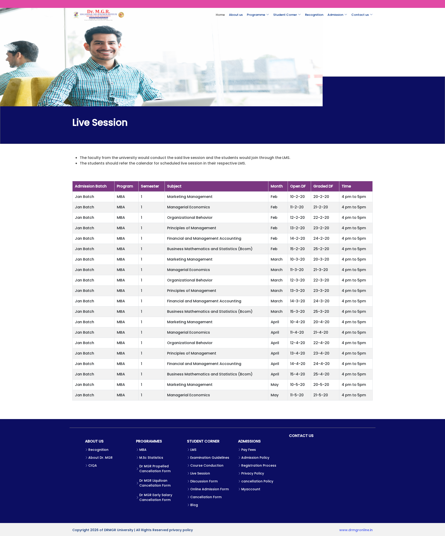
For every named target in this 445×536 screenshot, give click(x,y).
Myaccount (250, 489)
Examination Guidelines (209, 457)
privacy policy (181, 530)
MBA (142, 449)
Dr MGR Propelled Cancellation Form (155, 468)
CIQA (92, 465)
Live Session (200, 473)
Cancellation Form (206, 497)
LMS (193, 449)
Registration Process (258, 465)
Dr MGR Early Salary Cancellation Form (155, 497)
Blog (194, 505)
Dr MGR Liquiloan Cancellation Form (155, 483)
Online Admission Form (209, 489)
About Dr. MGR (100, 457)
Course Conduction (206, 465)
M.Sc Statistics (151, 457)
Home (220, 15)
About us (236, 15)
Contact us (360, 15)
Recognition (314, 15)
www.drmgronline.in (356, 530)
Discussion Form (204, 481)
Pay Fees (248, 449)
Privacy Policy (252, 473)
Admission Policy (255, 457)
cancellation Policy (257, 481)
